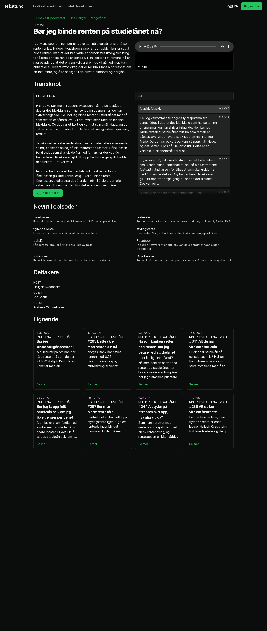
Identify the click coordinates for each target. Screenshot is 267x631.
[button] (184, 109)
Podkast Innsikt (44, 6)
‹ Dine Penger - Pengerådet (87, 18)
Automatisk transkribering (77, 6)
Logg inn (232, 6)
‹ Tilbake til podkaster (49, 18)
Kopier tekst (51, 192)
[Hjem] (14, 6)
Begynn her (251, 6)
